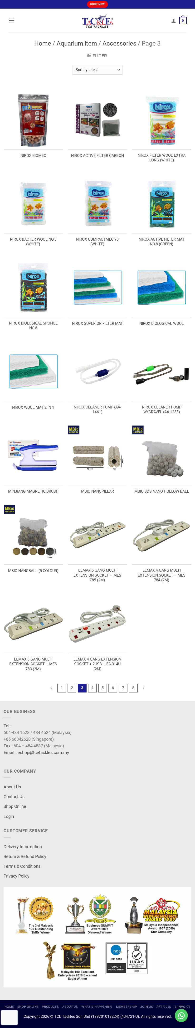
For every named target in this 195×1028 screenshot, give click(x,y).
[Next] (143, 688)
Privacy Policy (16, 876)
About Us (12, 787)
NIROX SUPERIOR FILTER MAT (97, 323)
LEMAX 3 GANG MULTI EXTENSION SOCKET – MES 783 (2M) (33, 664)
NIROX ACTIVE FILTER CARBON (97, 155)
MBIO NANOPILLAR (97, 491)
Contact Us (14, 796)
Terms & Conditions (22, 866)
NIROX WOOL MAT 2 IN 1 (33, 407)
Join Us (146, 1006)
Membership (126, 1006)
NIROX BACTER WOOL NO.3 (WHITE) (33, 242)
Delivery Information (23, 846)
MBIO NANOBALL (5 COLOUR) (33, 570)
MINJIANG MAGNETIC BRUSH (33, 491)
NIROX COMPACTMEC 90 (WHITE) (97, 242)
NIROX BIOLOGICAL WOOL (161, 323)
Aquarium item (77, 43)
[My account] (173, 20)
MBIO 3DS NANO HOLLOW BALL (161, 491)
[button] (12, 20)
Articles (163, 1006)
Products (50, 1006)
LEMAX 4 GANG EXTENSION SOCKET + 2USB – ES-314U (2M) (97, 664)
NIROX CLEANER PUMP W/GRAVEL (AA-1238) (161, 409)
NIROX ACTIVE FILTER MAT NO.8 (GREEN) (162, 242)
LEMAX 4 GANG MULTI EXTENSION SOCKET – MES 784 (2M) (161, 575)
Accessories (119, 43)
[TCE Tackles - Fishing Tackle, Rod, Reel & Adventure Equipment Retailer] (97, 20)
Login (9, 816)
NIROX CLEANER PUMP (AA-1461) (97, 409)
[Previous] (51, 688)
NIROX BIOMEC (33, 155)
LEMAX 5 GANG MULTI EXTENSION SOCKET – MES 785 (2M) (97, 575)
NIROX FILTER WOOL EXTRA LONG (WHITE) (161, 158)
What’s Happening (97, 1006)
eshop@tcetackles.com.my (43, 752)
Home (42, 43)
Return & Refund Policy (25, 856)
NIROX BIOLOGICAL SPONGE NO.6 (33, 326)
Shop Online (15, 806)
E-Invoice (182, 1006)
